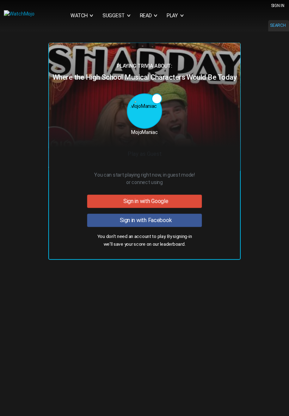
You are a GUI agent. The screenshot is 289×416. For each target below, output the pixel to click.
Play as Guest (145, 154)
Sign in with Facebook (144, 220)
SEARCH (277, 25)
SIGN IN (277, 5)
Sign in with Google (144, 201)
